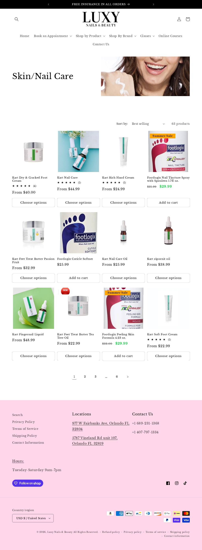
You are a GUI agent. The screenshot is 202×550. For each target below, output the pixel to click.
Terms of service (156, 532)
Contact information (177, 536)
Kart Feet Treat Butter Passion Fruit (33, 260)
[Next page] (127, 376)
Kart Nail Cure (67, 177)
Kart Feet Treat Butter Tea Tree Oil (75, 336)
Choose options (33, 202)
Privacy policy (133, 532)
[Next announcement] (153, 4)
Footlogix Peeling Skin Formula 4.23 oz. (118, 336)
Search (17, 415)
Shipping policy (180, 532)
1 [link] (74, 377)
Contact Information (28, 442)
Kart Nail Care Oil (114, 259)
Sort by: (122, 124)
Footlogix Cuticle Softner (75, 259)
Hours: (18, 461)
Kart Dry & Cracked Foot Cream (30, 179)
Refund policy (111, 532)
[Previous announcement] (48, 4)
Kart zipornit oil (158, 259)
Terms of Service (25, 429)
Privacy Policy (23, 422)
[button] (16, 19)
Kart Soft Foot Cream (162, 334)
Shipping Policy (24, 436)
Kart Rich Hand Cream (118, 177)
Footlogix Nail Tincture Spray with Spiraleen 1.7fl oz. (168, 179)
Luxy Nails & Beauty (60, 532)
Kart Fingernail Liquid (28, 334)
